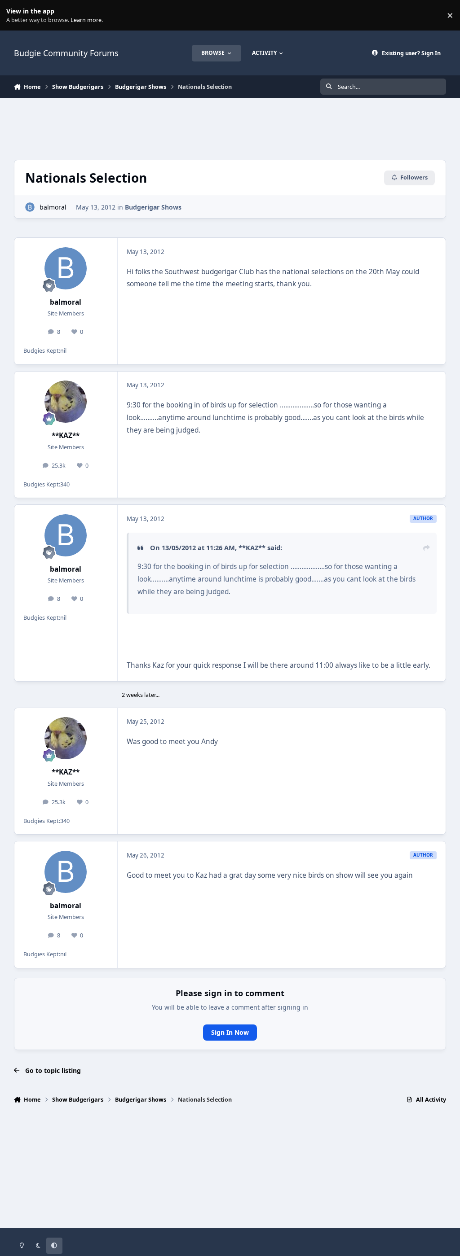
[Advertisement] (230, 127)
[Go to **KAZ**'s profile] (65, 402)
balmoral (53, 207)
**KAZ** (66, 435)
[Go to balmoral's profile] (30, 207)
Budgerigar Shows (153, 207)
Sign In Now (230, 1032)
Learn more (17, 15)
